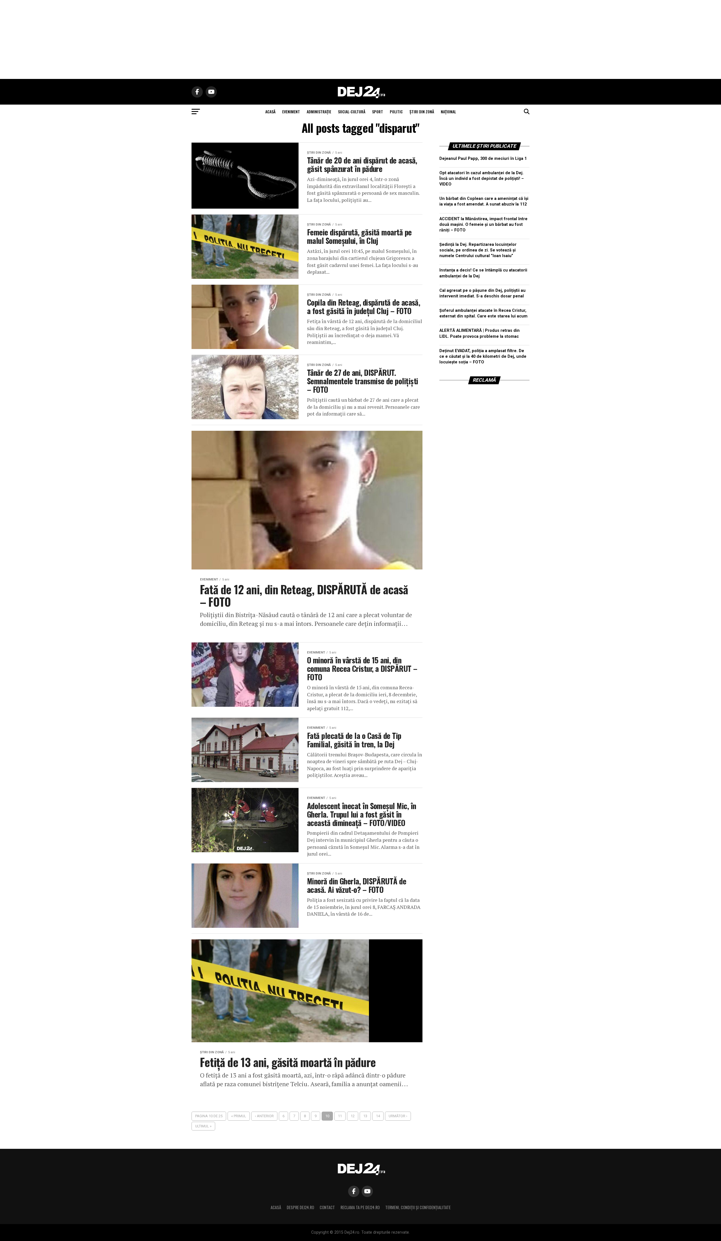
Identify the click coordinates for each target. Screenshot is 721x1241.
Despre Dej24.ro (300, 1207)
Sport (377, 111)
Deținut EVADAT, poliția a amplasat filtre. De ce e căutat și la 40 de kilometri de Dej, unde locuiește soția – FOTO (482, 356)
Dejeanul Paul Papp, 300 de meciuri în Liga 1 (483, 158)
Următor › (398, 1116)
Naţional (448, 111)
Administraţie (319, 111)
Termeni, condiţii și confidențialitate (418, 1207)
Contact (327, 1207)
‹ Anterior (264, 1116)
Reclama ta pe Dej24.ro (360, 1207)
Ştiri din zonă (422, 111)
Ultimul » (203, 1126)
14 (378, 1116)
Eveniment (291, 111)
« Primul (238, 1116)
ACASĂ (270, 111)
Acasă (276, 1207)
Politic (396, 111)
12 (353, 1116)
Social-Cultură (351, 111)
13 (365, 1116)
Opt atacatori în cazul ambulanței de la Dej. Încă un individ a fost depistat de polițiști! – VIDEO (481, 179)
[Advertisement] (360, 39)
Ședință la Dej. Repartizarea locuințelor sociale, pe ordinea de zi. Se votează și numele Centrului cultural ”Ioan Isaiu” (478, 250)
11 (340, 1116)
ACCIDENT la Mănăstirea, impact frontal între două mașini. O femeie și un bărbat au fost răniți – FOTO (483, 225)
